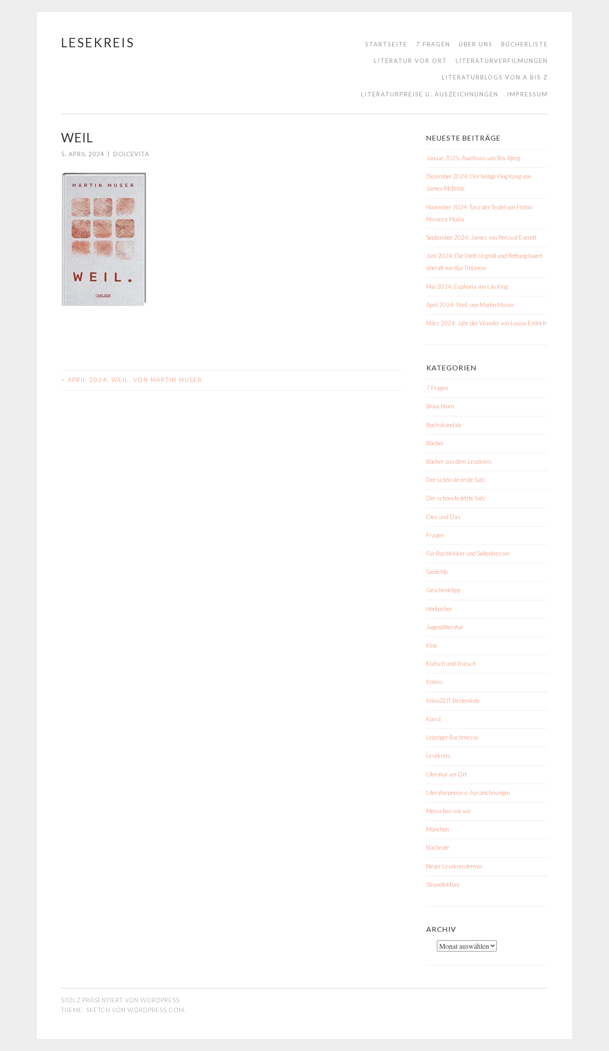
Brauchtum (440, 406)
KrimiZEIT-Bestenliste (453, 700)
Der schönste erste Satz (455, 479)
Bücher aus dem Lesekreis (459, 461)
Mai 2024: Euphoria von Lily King (467, 286)
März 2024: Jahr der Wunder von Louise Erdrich (486, 323)
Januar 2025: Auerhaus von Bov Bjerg (473, 158)
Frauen (435, 535)
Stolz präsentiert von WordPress (120, 1000)
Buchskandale (443, 424)
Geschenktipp (443, 590)
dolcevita (131, 154)
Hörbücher (439, 608)
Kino (431, 645)
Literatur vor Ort (410, 60)
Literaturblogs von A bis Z (495, 77)
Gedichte (437, 571)
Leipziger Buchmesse (452, 737)
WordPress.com (156, 1010)
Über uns (476, 44)
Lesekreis (98, 42)
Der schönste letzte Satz (456, 498)
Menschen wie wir (448, 810)
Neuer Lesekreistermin (454, 866)
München (437, 829)
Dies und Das (443, 516)
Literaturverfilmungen (502, 60)
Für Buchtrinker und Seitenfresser (468, 553)
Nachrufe (437, 847)
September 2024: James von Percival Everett (481, 237)
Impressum (527, 94)
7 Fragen (433, 44)
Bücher (435, 443)
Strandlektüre (443, 884)
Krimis (434, 681)
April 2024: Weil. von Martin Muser (131, 379)
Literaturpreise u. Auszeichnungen (429, 94)
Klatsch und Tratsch (451, 663)
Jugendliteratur (444, 627)
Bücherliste (524, 44)
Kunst (433, 719)
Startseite (386, 44)
